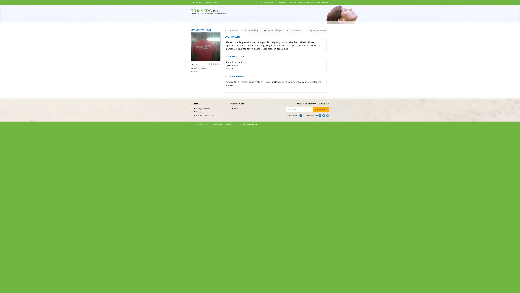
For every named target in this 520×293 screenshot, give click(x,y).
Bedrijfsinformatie (203, 108)
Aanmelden (321, 109)
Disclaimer (200, 112)
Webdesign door (247, 124)
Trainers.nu (292, 115)
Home (199, 2)
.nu (204, 11)
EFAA (236, 108)
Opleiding (253, 30)
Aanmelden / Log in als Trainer (313, 2)
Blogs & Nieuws (268, 2)
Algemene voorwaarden (205, 115)
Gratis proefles (211, 2)
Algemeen (233, 30)
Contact (296, 30)
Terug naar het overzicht (317, 30)
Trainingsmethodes (287, 2)
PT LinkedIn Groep (310, 115)
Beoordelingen (274, 30)
